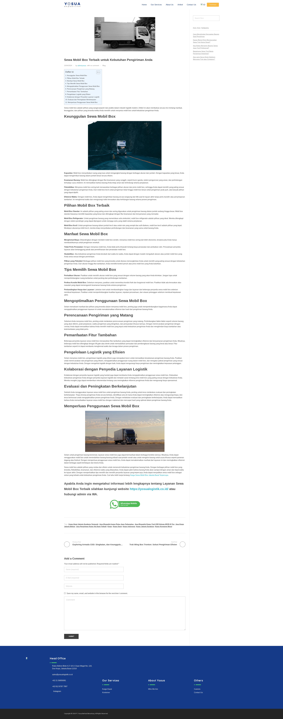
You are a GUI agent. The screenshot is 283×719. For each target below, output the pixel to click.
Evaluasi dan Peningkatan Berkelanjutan (82, 99)
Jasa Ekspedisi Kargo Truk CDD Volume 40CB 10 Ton (155, 524)
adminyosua (82, 65)
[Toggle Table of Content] (97, 72)
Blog (104, 65)
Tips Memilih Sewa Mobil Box (77, 83)
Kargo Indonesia (129, 526)
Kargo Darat (117, 526)
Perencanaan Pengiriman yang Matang (80, 89)
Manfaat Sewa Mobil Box (75, 81)
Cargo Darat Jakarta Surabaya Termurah (83, 524)
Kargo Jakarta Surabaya (145, 526)
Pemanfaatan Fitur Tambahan (77, 91)
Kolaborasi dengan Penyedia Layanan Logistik (83, 97)
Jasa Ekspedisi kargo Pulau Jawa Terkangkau (116, 524)
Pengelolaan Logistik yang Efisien (78, 94)
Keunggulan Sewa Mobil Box (77, 75)
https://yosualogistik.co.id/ (149, 489)
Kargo (109, 526)
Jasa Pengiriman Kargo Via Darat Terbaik (91, 526)
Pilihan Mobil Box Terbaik (75, 78)
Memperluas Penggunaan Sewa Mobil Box (83, 102)
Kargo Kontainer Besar (163, 526)
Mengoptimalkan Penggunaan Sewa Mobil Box (83, 86)
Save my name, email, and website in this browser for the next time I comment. (97, 593)
